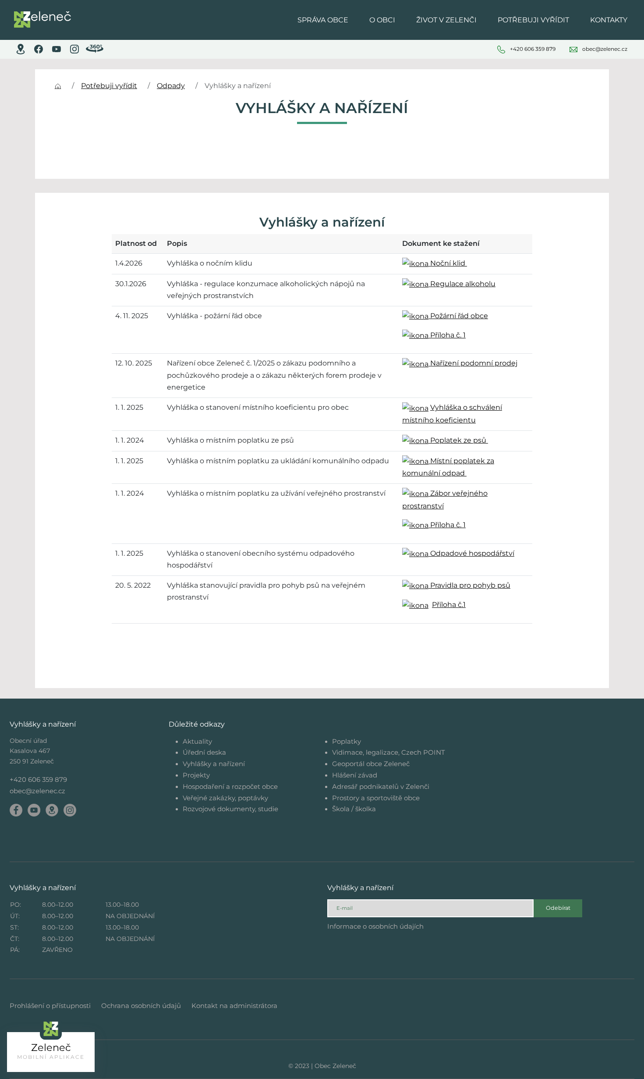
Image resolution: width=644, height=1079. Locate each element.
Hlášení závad (354, 775)
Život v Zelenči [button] (446, 20)
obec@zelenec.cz (37, 791)
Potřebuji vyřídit (109, 86)
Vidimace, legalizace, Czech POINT (388, 752)
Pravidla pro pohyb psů (469, 585)
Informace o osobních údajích (375, 926)
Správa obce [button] (322, 20)
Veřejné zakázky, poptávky (225, 798)
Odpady (171, 86)
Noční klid (447, 263)
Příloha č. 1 (447, 335)
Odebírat (558, 908)
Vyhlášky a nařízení (214, 764)
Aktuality (197, 741)
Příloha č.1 (449, 604)
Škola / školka (354, 809)
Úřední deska (204, 752)
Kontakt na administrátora (234, 1005)
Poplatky (346, 741)
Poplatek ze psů (458, 440)
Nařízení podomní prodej (472, 363)
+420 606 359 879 (38, 779)
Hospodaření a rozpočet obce (230, 786)
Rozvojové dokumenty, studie (230, 809)
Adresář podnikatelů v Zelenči (380, 786)
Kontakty (608, 20)
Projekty (196, 775)
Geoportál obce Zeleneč (371, 764)
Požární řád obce (458, 316)
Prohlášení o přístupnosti (50, 1005)
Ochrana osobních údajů (141, 1005)
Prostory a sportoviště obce (376, 798)
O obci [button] (382, 20)
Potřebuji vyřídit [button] (533, 20)
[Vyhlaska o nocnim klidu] (415, 407)
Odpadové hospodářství (471, 553)
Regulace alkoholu (461, 284)
